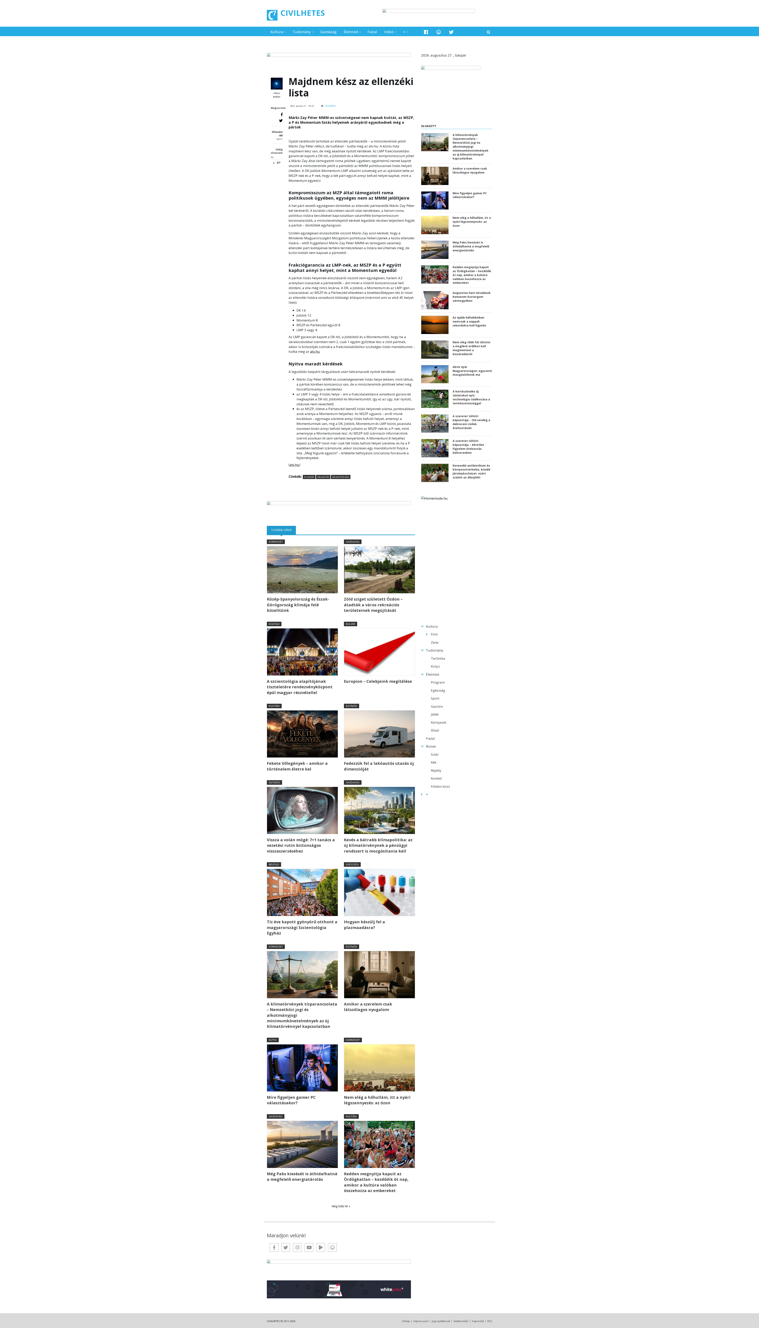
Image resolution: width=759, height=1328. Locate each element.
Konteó (436, 778)
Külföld (274, 624)
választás (323, 476)
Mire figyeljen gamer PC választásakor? (291, 1100)
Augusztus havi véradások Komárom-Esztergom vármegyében (472, 297)
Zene (434, 642)
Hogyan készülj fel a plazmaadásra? (364, 924)
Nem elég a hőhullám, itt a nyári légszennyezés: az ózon (377, 1100)
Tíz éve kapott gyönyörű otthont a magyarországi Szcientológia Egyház (302, 927)
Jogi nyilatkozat (441, 1321)
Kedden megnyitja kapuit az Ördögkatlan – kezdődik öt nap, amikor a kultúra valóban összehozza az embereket (376, 1182)
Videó (389, 31)
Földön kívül (440, 786)
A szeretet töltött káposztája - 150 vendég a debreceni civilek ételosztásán (471, 422)
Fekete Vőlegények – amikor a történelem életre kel (297, 766)
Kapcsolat (478, 1321)
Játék (435, 714)
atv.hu (315, 351)
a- (274, 162)
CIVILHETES (302, 12)
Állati (435, 730)
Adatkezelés (460, 1321)
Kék (433, 762)
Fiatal (372, 31)
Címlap (406, 1321)
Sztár (435, 754)
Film (434, 634)
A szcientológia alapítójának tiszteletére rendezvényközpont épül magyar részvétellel (299, 687)
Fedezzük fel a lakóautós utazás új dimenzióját (379, 766)
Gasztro (437, 706)
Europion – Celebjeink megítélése (378, 681)
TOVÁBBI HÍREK (283, 530)
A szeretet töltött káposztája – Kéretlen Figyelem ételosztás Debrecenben (468, 447)
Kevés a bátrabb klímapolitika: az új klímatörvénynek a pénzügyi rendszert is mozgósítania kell (378, 845)
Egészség (352, 864)
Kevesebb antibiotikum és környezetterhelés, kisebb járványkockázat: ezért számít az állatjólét (471, 471)
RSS (489, 1321)
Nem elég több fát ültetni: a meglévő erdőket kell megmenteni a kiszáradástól (472, 348)
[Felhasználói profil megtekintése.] (277, 84)
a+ (279, 162)
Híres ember (276, 94)
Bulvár (350, 624)
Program (438, 682)
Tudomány (302, 31)
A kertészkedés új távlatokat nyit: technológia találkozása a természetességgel (471, 397)
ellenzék (309, 476)
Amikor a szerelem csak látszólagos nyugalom (368, 1006)
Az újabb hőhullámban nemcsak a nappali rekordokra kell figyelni (469, 321)
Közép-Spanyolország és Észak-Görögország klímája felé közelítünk (298, 604)
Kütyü (273, 1040)
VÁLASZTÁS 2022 (340, 476)
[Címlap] (272, 15)
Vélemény (330, 105)
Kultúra (276, 31)
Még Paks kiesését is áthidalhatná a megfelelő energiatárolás (302, 1176)
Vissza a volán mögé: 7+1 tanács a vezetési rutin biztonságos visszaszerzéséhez (301, 845)
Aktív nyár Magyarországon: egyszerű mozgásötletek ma (472, 371)
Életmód (351, 31)
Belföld (274, 864)
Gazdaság (328, 31)
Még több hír (340, 1206)
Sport (435, 698)
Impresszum (420, 1321)
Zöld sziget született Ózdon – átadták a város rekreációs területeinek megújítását (373, 604)
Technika (438, 658)
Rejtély (436, 770)
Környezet (276, 541)
